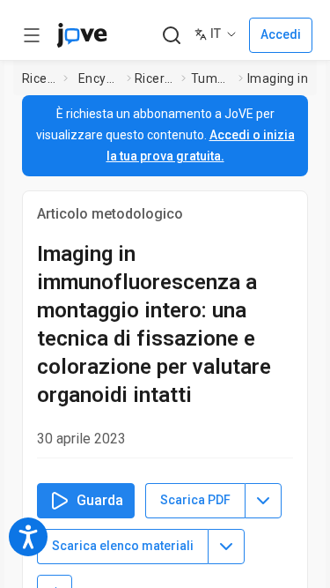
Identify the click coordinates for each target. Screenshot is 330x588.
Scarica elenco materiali (123, 546)
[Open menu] (32, 35)
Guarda (100, 500)
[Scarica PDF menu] (263, 500)
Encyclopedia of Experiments (99, 78)
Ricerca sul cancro (154, 78)
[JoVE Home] (81, 35)
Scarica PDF (195, 500)
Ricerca (39, 78)
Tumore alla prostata (211, 78)
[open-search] (171, 35)
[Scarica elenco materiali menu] (226, 546)
